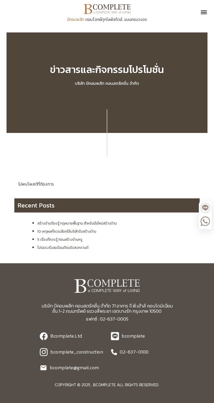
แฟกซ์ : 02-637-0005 (107, 318)
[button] (201, 12)
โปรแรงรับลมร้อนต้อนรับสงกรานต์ (62, 247)
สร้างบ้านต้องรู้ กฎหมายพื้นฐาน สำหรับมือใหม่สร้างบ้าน (77, 223)
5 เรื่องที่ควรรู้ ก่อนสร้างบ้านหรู (59, 239)
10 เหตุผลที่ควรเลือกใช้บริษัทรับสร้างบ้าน (66, 231)
